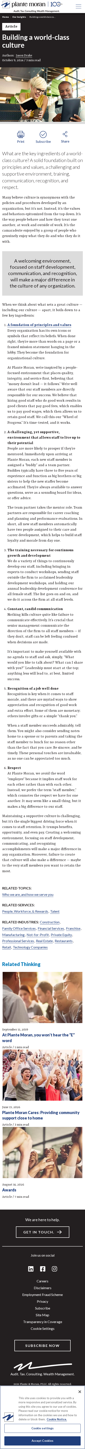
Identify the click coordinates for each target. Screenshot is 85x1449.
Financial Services (51, 928)
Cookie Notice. (57, 1419)
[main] (42, 724)
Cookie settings (42, 1328)
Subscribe (42, 1308)
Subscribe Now (42, 1345)
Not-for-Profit (38, 935)
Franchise (73, 928)
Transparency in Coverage (42, 1322)
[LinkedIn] (31, 1269)
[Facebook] (42, 1269)
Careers (42, 1281)
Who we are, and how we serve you (27, 894)
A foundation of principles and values (39, 325)
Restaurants (64, 941)
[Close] (80, 1392)
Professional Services (18, 941)
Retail (6, 947)
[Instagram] (54, 1269)
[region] (42, 1417)
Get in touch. (38, 1232)
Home (5, 17)
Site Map (42, 1315)
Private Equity (61, 935)
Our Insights (19, 17)
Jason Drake (24, 55)
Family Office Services (19, 928)
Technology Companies (30, 947)
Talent (55, 911)
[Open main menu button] (78, 6)
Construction (50, 922)
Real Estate (44, 941)
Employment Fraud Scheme (42, 1294)
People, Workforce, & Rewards (25, 911)
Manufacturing (13, 935)
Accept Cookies (43, 1440)
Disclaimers (42, 1288)
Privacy (42, 1301)
